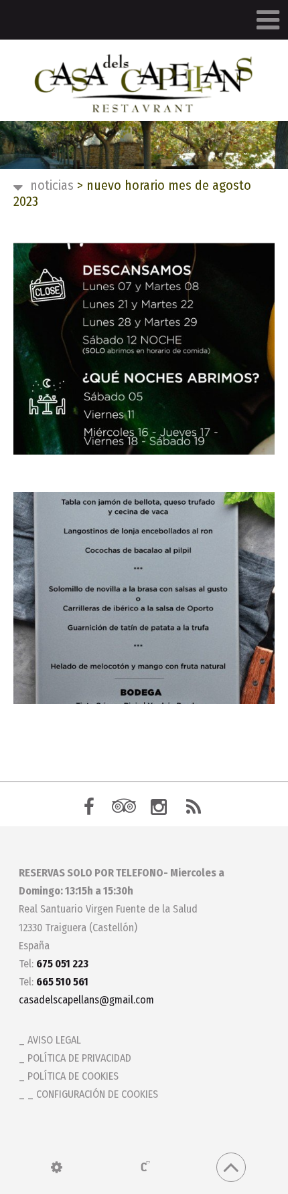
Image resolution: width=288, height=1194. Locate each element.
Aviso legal (54, 1040)
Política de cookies (73, 1076)
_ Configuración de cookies (92, 1094)
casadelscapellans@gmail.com (86, 999)
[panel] (57, 1167)
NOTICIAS (52, 185)
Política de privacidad (79, 1058)
